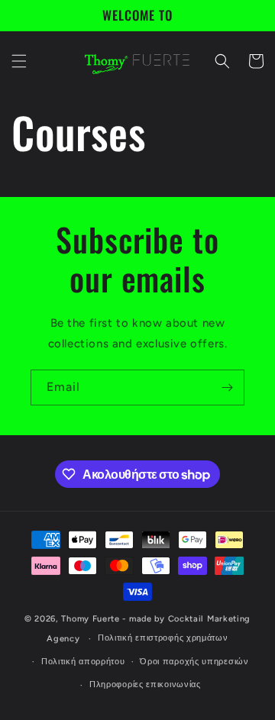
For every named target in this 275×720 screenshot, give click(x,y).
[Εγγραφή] (227, 387)
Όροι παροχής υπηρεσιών (194, 662)
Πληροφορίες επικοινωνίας (145, 684)
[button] (19, 61)
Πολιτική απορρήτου (83, 662)
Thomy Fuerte (90, 619)
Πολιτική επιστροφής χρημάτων (163, 638)
